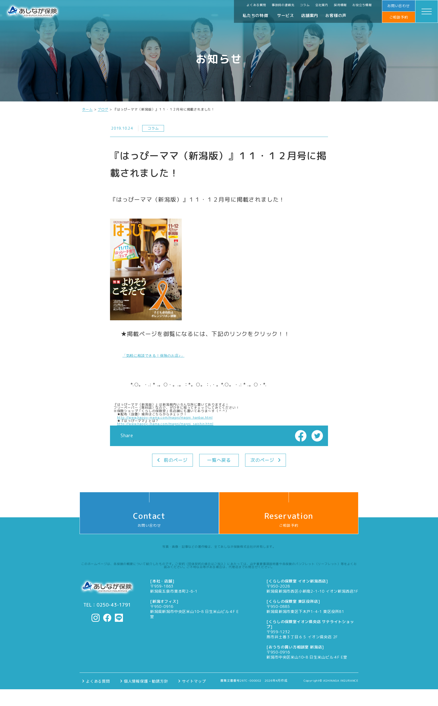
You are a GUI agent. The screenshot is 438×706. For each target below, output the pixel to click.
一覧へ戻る (219, 460)
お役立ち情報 (362, 5)
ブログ (103, 109)
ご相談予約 (398, 17)
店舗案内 (309, 15)
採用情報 (340, 5)
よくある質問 (256, 5)
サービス (285, 15)
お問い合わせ (398, 5)
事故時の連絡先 (283, 5)
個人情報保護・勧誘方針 (146, 681)
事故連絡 (315, 697)
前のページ (176, 460)
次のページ (262, 460)
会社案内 (321, 5)
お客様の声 (335, 15)
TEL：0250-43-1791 (107, 605)
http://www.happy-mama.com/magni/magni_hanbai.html (165, 417)
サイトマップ (194, 681)
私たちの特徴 (255, 15)
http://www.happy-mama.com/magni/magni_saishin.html (165, 424)
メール (130, 697)
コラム (304, 5)
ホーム (87, 109)
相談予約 (223, 697)
